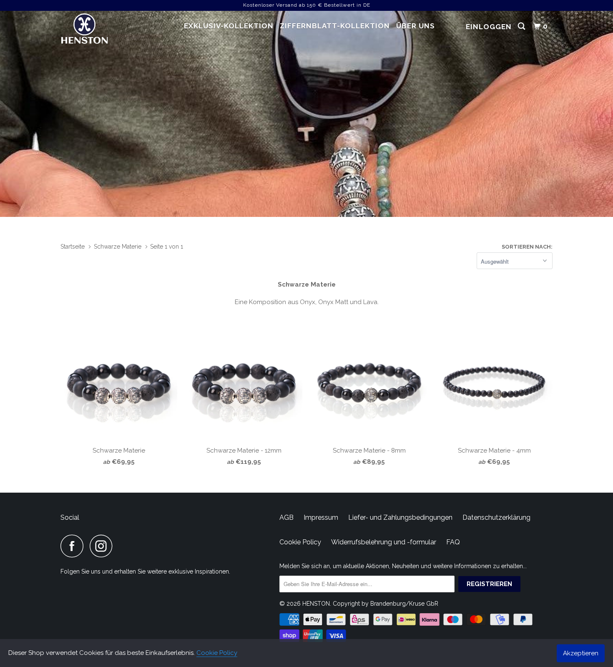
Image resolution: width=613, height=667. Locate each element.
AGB (286, 517)
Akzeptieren (580, 653)
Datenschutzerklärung (496, 517)
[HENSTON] (103, 30)
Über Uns (415, 26)
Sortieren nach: (527, 247)
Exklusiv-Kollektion (229, 26)
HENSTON (316, 603)
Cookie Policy (216, 653)
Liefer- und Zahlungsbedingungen (400, 517)
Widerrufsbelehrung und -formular (383, 542)
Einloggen (489, 27)
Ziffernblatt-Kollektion (335, 26)
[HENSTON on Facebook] (74, 545)
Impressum (321, 517)
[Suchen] (522, 26)
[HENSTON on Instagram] (103, 545)
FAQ (453, 542)
